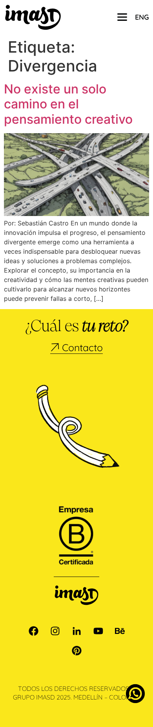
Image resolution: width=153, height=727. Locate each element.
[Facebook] (33, 631)
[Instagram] (55, 631)
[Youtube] (98, 631)
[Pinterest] (76, 651)
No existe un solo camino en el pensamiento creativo (68, 104)
